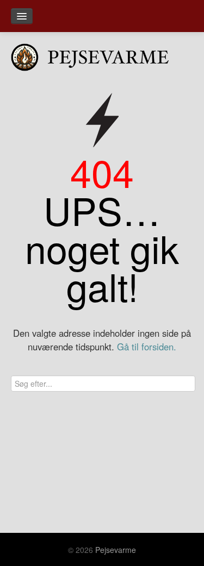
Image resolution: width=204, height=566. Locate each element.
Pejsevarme (115, 549)
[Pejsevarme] (102, 54)
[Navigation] (22, 16)
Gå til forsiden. (146, 346)
